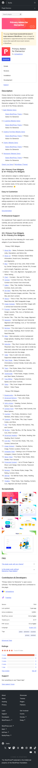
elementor (26, 631)
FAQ (5, 425)
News (3, 698)
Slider (6, 336)
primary (27, 635)
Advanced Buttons (10, 398)
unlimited (33, 635)
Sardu (8, 743)
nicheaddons (18, 54)
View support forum (8, 684)
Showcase (23, 695)
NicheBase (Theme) (21, 164)
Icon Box (7, 441)
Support (6, 85)
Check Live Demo (7, 164)
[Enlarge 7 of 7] (34, 533)
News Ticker (8, 457)
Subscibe (7, 344)
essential (33, 631)
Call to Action (8, 403)
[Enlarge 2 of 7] (34, 494)
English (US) (32, 627)
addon (20, 631)
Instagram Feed (9, 451)
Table (6, 355)
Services (7, 328)
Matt (4, 729)
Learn (3, 711)
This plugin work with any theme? (13, 564)
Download (6, 59)
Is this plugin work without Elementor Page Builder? (10, 570)
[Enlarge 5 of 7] (16, 520)
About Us (7, 256)
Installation (7, 75)
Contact (7, 280)
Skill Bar (7, 476)
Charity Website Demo (10, 143)
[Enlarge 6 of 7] (34, 520)
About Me (7, 250)
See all (34, 671)
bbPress (5, 732)
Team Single (8, 360)
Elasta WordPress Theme (13, 114)
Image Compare (9, 304)
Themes (22, 698)
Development (8, 80)
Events (22, 714)
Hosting (4, 702)
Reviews (6, 71)
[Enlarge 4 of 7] (34, 507)
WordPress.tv (7, 720)
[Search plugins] (20, 14)
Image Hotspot (9, 446)
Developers (5, 717)
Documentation (7, 211)
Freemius (8, 597)
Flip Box (7, 430)
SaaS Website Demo (9, 110)
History (6, 299)
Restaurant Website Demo (12, 153)
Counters (7, 414)
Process (7, 309)
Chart (6, 277)
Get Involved (24, 711)
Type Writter (8, 379)
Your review (5, 671)
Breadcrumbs (8, 395)
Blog (5, 264)
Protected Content (10, 462)
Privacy (4, 705)
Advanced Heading (10, 435)
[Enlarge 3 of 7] (16, 507)
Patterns (22, 705)
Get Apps (7, 290)
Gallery (6, 285)
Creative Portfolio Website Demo (14, 132)
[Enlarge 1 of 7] (16, 494)
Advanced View (7, 640)
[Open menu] (35, 2)
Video (6, 384)
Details (6, 66)
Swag (22, 720)
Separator (7, 320)
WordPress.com (8, 726)
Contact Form (8, 409)
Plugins (22, 702)
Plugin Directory (6, 8)
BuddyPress (6, 735)
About (4, 695)
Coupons (7, 419)
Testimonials (8, 374)
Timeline (7, 481)
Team (6, 368)
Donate (23, 717)
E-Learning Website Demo (11, 121)
